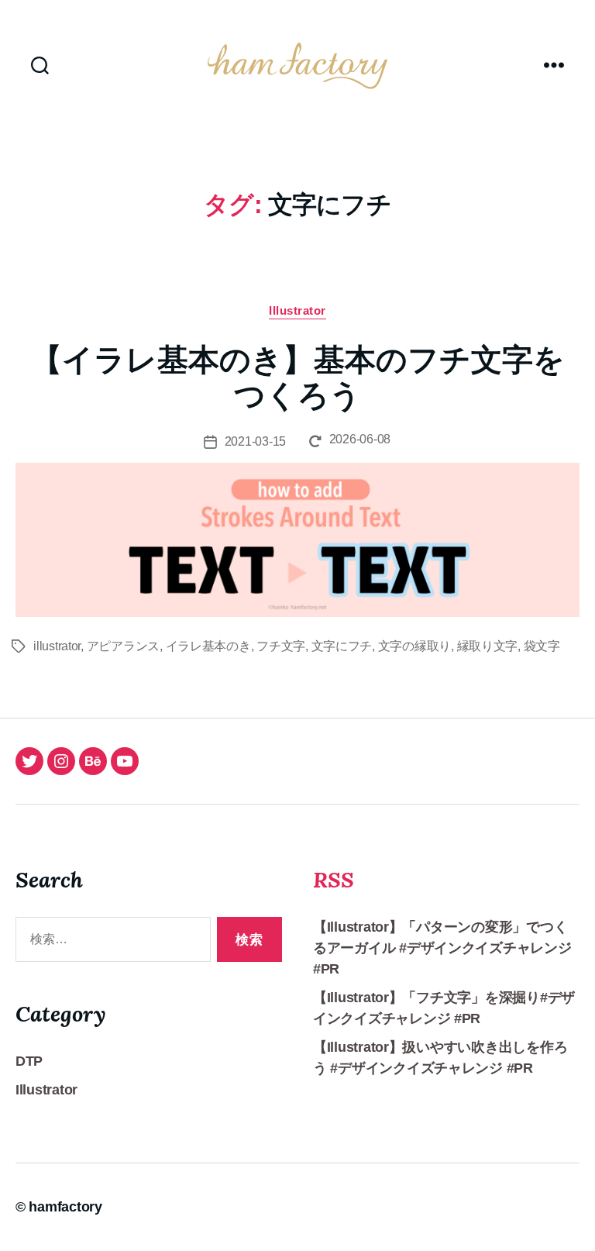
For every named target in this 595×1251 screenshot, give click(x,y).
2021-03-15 (255, 441)
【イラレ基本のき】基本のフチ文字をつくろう (298, 377)
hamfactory (65, 1207)
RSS (333, 880)
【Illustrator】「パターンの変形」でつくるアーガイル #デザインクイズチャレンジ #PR (442, 948)
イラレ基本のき (208, 646)
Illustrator (297, 310)
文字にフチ (342, 646)
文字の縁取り (414, 646)
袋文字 (542, 646)
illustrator (57, 646)
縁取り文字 (487, 646)
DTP (29, 1061)
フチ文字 (280, 646)
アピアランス (123, 646)
